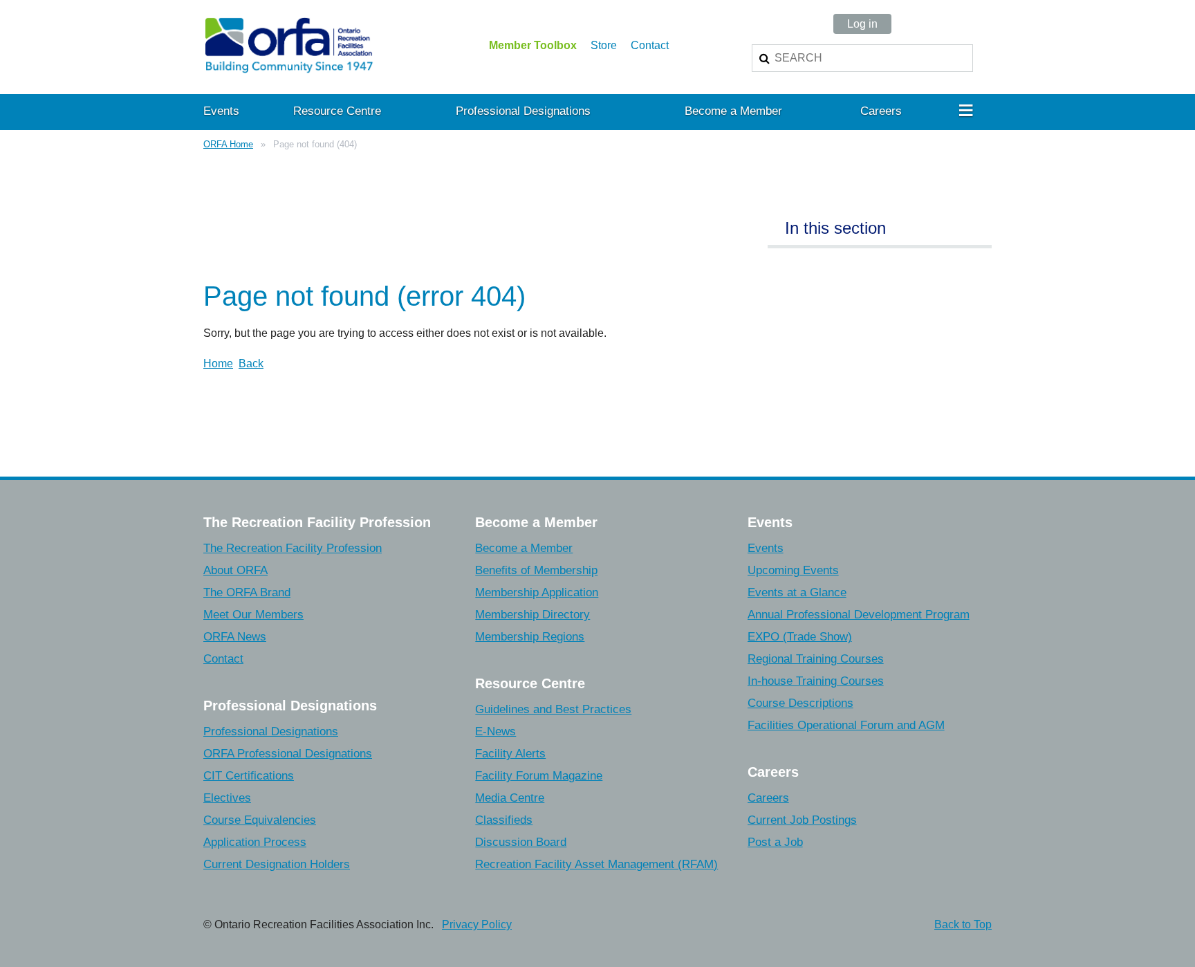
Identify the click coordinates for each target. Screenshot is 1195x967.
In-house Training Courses (816, 681)
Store (604, 45)
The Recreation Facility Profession (292, 548)
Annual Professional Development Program (859, 614)
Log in (862, 24)
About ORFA (235, 570)
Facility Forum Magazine (538, 775)
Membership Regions (529, 636)
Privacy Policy (477, 924)
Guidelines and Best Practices (553, 709)
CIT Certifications (248, 775)
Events (766, 548)
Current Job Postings (802, 820)
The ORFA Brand (246, 592)
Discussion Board (520, 842)
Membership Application (536, 592)
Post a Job (775, 842)
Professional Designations (270, 731)
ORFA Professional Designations (287, 753)
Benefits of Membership (536, 570)
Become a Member (524, 548)
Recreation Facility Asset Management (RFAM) (596, 864)
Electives (227, 797)
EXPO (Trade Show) (800, 636)
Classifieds (503, 820)
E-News (495, 731)
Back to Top (963, 924)
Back (251, 363)
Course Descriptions (800, 703)
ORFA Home (228, 144)
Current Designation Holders (276, 864)
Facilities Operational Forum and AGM (846, 725)
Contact (650, 45)
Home (218, 363)
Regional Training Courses (816, 658)
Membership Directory (532, 614)
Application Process (254, 842)
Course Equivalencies (259, 820)
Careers (768, 797)
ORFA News (234, 636)
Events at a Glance (797, 592)
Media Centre (509, 797)
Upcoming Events (793, 570)
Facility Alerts (510, 753)
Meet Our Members (253, 614)
